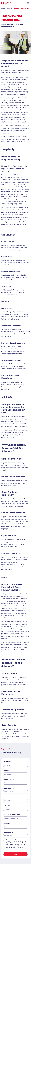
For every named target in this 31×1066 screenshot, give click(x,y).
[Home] (6, 3)
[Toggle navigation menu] (28, 3)
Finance (4, 577)
